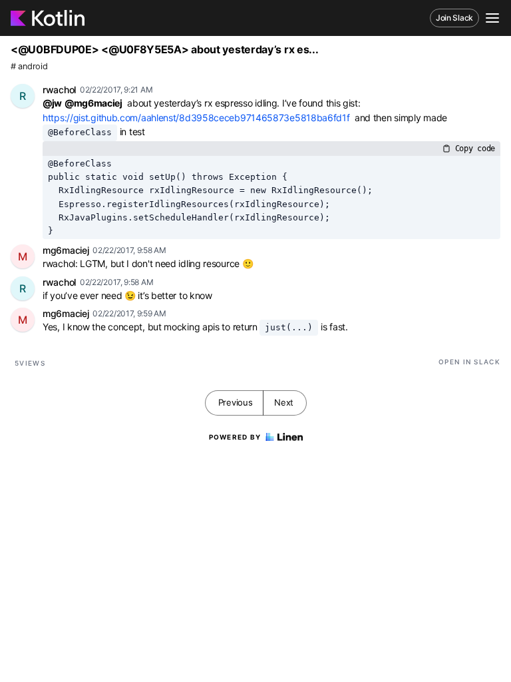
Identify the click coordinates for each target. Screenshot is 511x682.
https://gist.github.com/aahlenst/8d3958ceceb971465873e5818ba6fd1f (196, 117)
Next (283, 402)
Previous (235, 402)
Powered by (235, 437)
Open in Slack (469, 362)
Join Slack (454, 18)
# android (29, 66)
